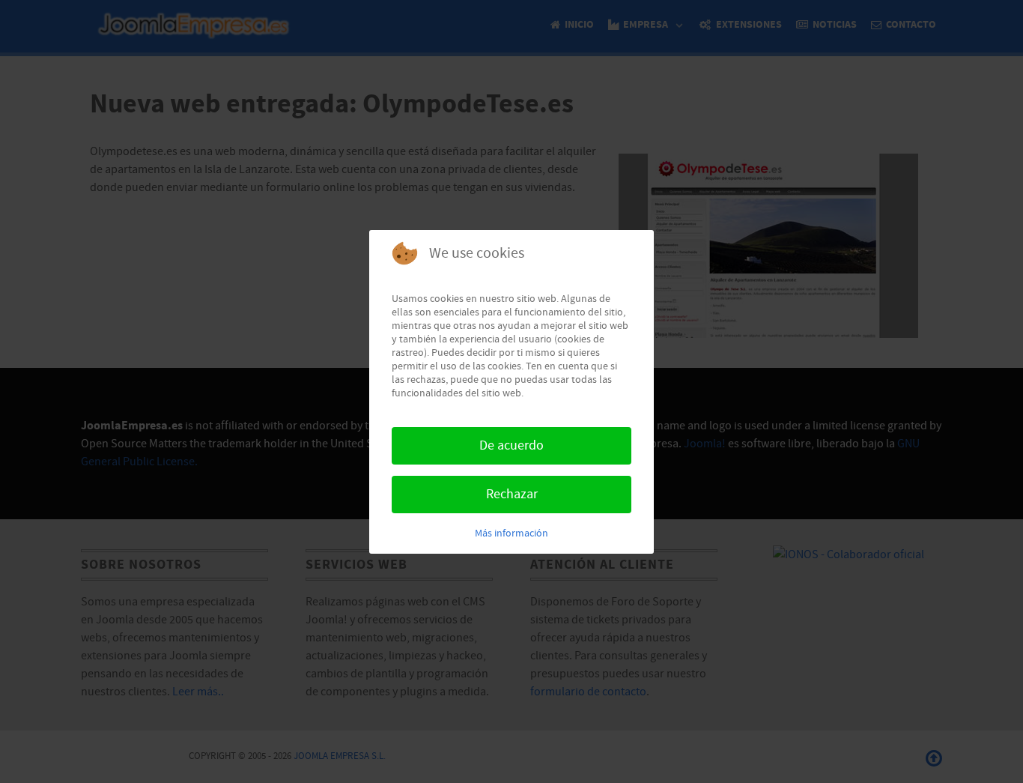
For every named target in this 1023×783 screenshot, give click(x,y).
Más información (511, 533)
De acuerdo (511, 445)
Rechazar (512, 494)
